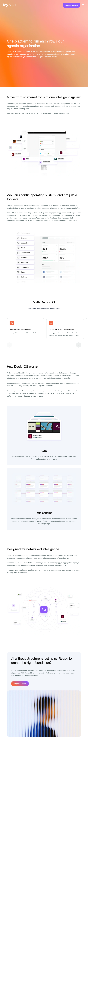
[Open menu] (83, 5)
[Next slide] (78, 345)
